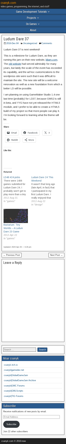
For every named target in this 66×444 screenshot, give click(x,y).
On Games (31, 24)
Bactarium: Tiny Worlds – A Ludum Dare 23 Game (13, 228)
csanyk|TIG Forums (13, 396)
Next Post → (56, 255)
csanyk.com (8, 3)
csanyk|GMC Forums (14, 385)
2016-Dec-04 (12, 43)
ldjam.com (51, 59)
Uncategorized (30, 43)
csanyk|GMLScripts (13, 391)
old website (15, 63)
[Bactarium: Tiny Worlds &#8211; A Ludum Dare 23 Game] (16, 216)
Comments (46, 43)
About (33, 30)
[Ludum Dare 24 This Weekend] (45, 191)
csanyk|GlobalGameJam (16, 375)
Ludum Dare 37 (16, 39)
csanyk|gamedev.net (14, 370)
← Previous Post (11, 255)
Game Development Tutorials (31, 11)
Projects (31, 17)
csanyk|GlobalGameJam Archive (20, 380)
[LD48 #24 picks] (17, 189)
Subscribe (11, 424)
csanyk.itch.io (11, 365)
